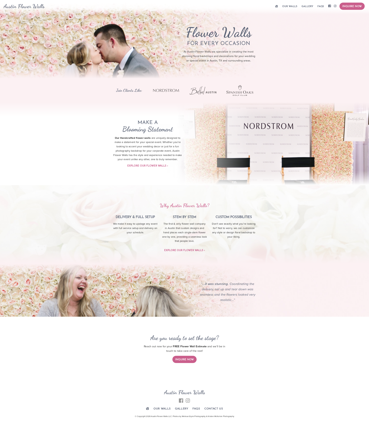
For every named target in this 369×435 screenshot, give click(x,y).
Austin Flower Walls (24, 6)
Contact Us (213, 408)
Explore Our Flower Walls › (147, 166)
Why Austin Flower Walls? (184, 205)
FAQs (320, 6)
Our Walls (289, 6)
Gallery (307, 6)
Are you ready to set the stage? (184, 338)
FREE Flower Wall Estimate (190, 346)
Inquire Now (352, 6)
